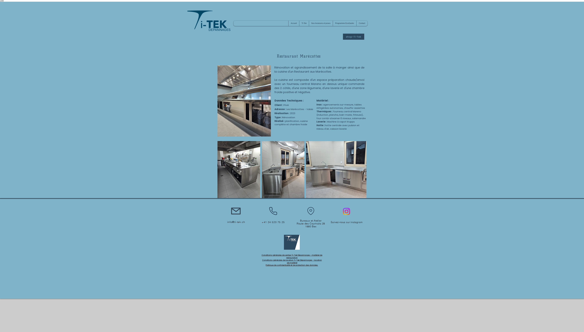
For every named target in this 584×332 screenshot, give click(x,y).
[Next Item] (361, 170)
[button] (304, 23)
